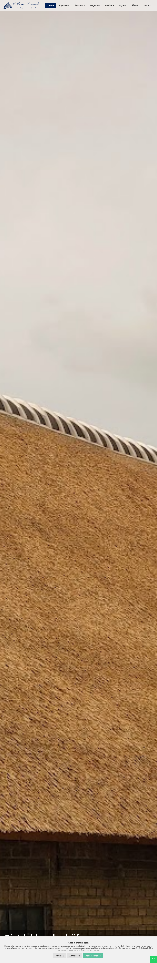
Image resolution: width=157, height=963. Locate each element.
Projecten (95, 5)
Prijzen (122, 5)
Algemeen (64, 5)
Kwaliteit (109, 5)
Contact (147, 5)
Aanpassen (74, 956)
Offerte (134, 5)
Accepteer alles (93, 956)
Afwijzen (60, 956)
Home (51, 5)
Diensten (78, 5)
